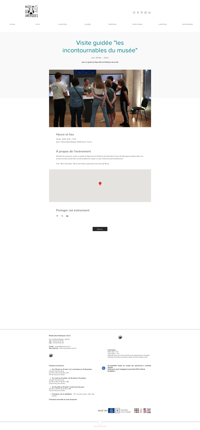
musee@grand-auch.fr (63, 346)
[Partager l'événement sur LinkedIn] (67, 216)
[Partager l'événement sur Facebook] (57, 216)
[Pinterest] (141, 12)
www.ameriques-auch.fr (67, 348)
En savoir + (111, 371)
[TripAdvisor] (149, 12)
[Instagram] (145, 12)
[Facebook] (137, 12)
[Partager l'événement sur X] (62, 216)
